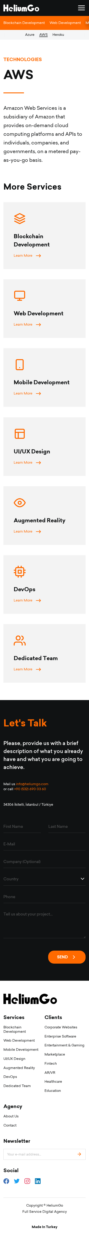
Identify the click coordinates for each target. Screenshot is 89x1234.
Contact (9, 1125)
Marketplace (54, 1054)
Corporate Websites (60, 1027)
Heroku (58, 34)
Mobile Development (20, 1049)
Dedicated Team (17, 1085)
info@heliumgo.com (32, 784)
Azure (29, 34)
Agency (12, 1106)
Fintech (50, 1063)
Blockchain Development (24, 22)
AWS (43, 34)
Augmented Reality (19, 1067)
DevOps (10, 1076)
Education (52, 1090)
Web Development (65, 22)
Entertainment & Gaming (64, 1045)
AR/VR (49, 1072)
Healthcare (53, 1081)
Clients (53, 1017)
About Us (10, 1116)
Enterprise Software (60, 1036)
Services (13, 1017)
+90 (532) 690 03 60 (30, 789)
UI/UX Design (14, 1058)
